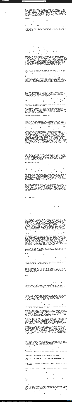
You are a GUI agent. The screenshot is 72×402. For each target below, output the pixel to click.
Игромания (3, 401)
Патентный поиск (4, 1)
